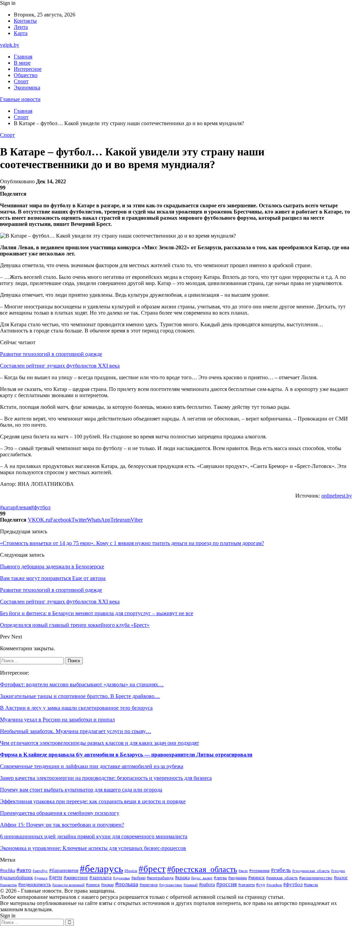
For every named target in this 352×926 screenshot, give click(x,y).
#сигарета (246, 884)
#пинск (93, 884)
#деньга (40, 878)
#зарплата (100, 877)
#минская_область (282, 877)
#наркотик (8, 885)
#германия (259, 870)
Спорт (21, 81)
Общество (25, 75)
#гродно (338, 871)
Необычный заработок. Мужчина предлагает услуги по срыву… (75, 731)
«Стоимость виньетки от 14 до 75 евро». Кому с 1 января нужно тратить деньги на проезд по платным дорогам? (132, 543)
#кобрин (138, 877)
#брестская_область (202, 869)
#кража (182, 877)
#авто (23, 870)
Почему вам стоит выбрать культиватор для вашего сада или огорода (81, 790)
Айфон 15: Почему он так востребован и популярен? (62, 825)
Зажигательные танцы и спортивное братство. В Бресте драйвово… (80, 696)
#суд (260, 884)
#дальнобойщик (16, 877)
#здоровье (121, 878)
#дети (55, 877)
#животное (76, 877)
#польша (126, 884)
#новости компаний (68, 885)
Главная (23, 56)
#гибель (281, 870)
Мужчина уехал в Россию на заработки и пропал (57, 719)
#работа (207, 884)
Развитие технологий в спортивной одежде (51, 354)
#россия (226, 884)
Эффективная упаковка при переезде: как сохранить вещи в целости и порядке (93, 801)
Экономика (27, 87)
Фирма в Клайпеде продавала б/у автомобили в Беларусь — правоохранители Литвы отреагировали (126, 755)
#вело (243, 871)
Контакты (25, 21)
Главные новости (20, 99)
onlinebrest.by (336, 496)
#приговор (149, 885)
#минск (256, 877)
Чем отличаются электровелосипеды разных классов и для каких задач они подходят (99, 743)
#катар (7, 507)
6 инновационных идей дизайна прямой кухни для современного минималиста (93, 836)
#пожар (107, 884)
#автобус (40, 871)
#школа (311, 884)
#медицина (237, 878)
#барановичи (63, 870)
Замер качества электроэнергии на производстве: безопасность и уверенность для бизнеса (106, 778)
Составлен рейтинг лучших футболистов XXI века (60, 366)
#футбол (41, 507)
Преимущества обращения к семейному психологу (59, 813)
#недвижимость (34, 884)
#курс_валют (201, 878)
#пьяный (191, 885)
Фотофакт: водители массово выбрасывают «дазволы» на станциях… (82, 684)
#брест (152, 869)
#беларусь (101, 868)
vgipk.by (9, 45)
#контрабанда (160, 877)
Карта (21, 33)
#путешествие (170, 885)
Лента (21, 27)
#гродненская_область (311, 871)
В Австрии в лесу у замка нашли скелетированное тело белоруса (76, 708)
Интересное (28, 69)
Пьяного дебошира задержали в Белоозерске (52, 566)
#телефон (274, 885)
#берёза (130, 871)
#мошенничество (315, 877)
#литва (220, 877)
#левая (23, 507)
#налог (341, 877)
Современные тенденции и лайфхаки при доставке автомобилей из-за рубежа (91, 766)
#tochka (7, 870)
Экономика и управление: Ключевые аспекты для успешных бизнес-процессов (93, 848)
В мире (22, 63)
